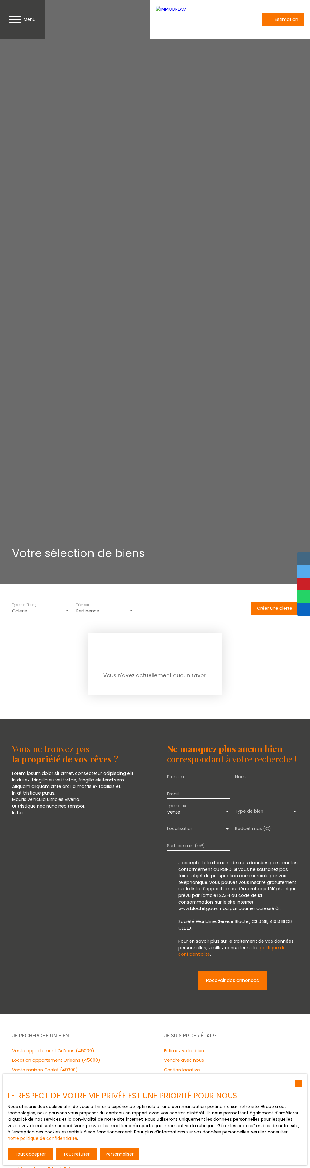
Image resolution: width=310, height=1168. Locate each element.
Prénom (175, 776)
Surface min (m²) (186, 845)
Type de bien (249, 811)
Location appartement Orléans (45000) (56, 1060)
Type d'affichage (25, 605)
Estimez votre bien (184, 1051)
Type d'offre (176, 806)
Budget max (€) (253, 828)
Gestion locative (182, 1070)
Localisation (180, 828)
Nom (240, 776)
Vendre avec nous (184, 1060)
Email (173, 794)
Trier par (82, 605)
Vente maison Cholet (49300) (45, 1070)
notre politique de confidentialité (42, 1138)
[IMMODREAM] (198, 19)
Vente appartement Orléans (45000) (53, 1051)
